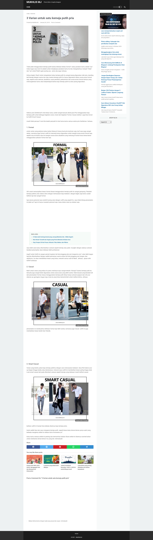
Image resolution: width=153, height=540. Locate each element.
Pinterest (84, 61)
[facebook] (33, 447)
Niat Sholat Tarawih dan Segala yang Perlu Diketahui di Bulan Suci (51, 239)
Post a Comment (55, 22)
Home (28, 7)
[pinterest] (60, 447)
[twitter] (46, 447)
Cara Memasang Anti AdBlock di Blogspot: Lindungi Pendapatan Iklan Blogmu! (113, 65)
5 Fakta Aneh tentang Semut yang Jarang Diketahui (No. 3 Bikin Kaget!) (53, 237)
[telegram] (87, 447)
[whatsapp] (73, 447)
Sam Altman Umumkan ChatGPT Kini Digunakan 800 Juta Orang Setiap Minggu (113, 105)
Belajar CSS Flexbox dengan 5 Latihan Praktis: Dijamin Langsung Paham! (112, 92)
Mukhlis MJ (34, 2)
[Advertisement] (60, 97)
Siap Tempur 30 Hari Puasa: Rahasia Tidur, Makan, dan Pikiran (50, 242)
